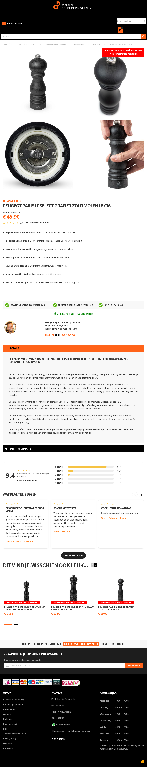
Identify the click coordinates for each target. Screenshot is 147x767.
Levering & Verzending (13, 699)
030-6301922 (68, 334)
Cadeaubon (8, 748)
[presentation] (95, 565)
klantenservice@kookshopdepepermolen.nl (72, 731)
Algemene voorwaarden (14, 733)
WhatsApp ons (62, 724)
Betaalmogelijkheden (13, 704)
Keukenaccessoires (19, 44)
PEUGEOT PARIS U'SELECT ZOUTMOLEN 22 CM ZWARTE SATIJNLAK (25, 608)
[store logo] (73, 6)
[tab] (73, 348)
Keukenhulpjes (36, 44)
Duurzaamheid (10, 724)
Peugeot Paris (79, 44)
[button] (8, 624)
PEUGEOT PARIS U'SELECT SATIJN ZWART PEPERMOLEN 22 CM (72, 608)
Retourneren (9, 709)
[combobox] (131, 21)
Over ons (7, 743)
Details (14, 348)
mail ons (50, 334)
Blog (5, 729)
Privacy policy (9, 738)
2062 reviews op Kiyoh (36, 222)
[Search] (143, 36)
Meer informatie (20, 448)
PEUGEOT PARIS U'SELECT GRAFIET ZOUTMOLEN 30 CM (116, 608)
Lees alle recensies (27, 480)
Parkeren (7, 719)
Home (5, 44)
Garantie (7, 714)
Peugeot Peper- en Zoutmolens (58, 44)
